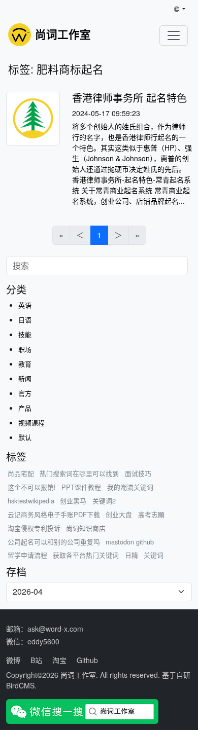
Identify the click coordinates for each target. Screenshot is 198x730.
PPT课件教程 (81, 487)
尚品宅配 (21, 473)
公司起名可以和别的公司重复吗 (54, 541)
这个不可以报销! (32, 487)
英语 (24, 305)
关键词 (153, 555)
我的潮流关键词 (130, 487)
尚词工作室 (78, 675)
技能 (24, 334)
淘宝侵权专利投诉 (34, 528)
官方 (24, 393)
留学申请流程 (27, 555)
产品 (24, 408)
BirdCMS (20, 685)
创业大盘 (119, 514)
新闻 (24, 378)
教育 (24, 364)
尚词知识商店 (86, 528)
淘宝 (59, 660)
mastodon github (130, 541)
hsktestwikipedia (31, 500)
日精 (131, 555)
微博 (13, 660)
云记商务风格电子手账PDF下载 (54, 514)
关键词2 (104, 500)
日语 (24, 319)
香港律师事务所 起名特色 (129, 97)
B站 (36, 660)
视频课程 (31, 422)
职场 (24, 349)
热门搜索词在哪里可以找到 (79, 473)
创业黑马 (73, 500)
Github (87, 660)
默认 (24, 437)
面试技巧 (138, 473)
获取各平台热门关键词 (86, 555)
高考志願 (151, 514)
